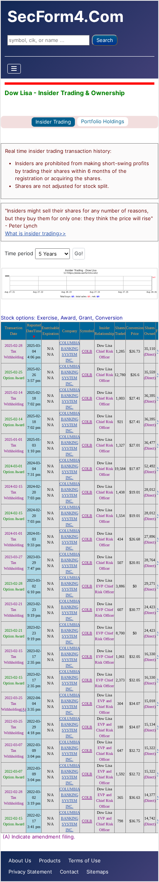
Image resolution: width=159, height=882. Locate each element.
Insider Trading (53, 122)
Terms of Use (84, 860)
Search (104, 40)
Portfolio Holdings (102, 121)
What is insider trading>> (35, 233)
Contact (69, 872)
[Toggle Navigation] (14, 69)
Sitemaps (97, 872)
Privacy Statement (30, 872)
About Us (19, 860)
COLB (87, 351)
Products (50, 860)
